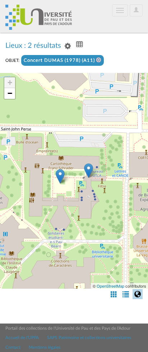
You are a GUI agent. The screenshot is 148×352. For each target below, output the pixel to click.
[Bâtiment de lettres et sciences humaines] (88, 170)
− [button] (10, 93)
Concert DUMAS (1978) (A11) (60, 60)
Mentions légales (44, 347)
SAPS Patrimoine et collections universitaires (89, 337)
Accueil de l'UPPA (22, 337)
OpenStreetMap (110, 286)
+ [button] (10, 82)
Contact (12, 347)
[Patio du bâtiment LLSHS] (60, 176)
